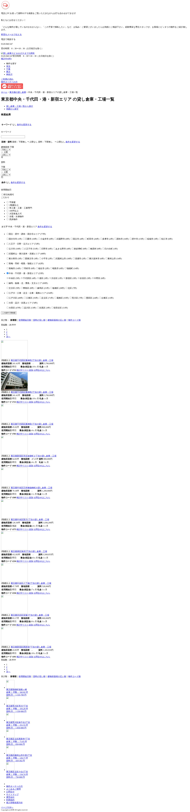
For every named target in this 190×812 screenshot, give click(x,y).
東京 (8, 72)
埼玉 (8, 66)
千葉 (8, 69)
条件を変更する (24, 124)
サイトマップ (12, 794)
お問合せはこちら (42, 370)
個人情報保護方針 (14, 803)
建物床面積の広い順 (57, 320)
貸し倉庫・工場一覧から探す (19, 106)
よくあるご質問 (13, 789)
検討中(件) (6, 59)
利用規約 (10, 800)
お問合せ (10, 792)
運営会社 (10, 797)
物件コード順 (74, 320)
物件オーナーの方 (9, 82)
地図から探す (12, 109)
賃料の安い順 (39, 320)
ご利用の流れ (7, 79)
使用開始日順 (25, 320)
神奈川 (9, 74)
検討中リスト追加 (25, 370)
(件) (27, 234)
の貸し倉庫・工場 (32, 360)
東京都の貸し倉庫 (17, 92)
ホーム (4, 92)
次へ (8, 337)
